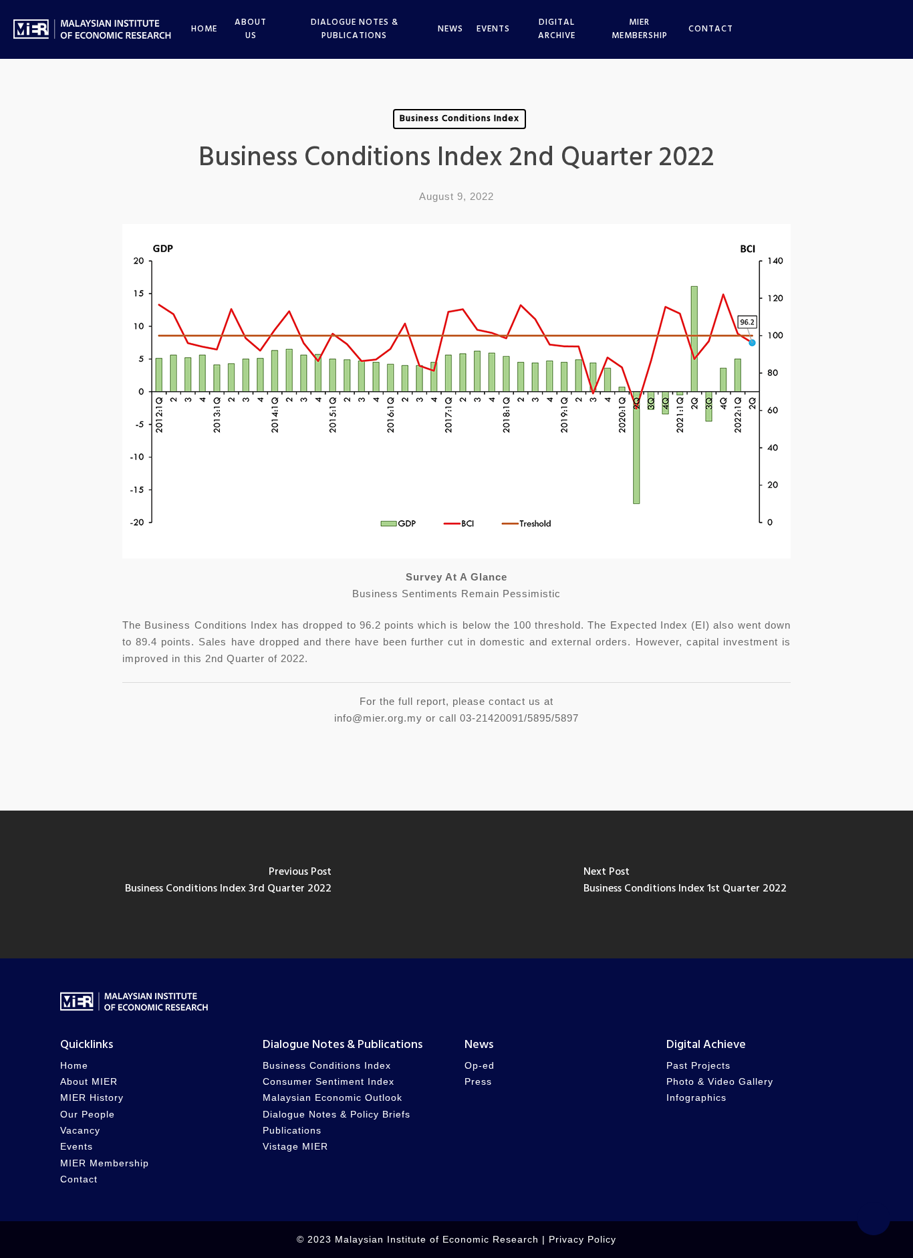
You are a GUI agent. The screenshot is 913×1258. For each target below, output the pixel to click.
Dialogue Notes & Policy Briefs (336, 1115)
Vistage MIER (295, 1147)
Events (76, 1147)
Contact (79, 1179)
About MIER (89, 1082)
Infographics (696, 1098)
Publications (292, 1131)
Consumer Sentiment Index (328, 1082)
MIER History (92, 1098)
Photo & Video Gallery (719, 1082)
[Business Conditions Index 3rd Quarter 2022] (228, 884)
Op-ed (480, 1066)
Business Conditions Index (459, 118)
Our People (87, 1115)
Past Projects (698, 1066)
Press (478, 1082)
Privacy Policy (582, 1240)
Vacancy (80, 1131)
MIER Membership (104, 1163)
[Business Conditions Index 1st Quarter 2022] (684, 884)
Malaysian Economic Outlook (332, 1098)
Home (74, 1066)
